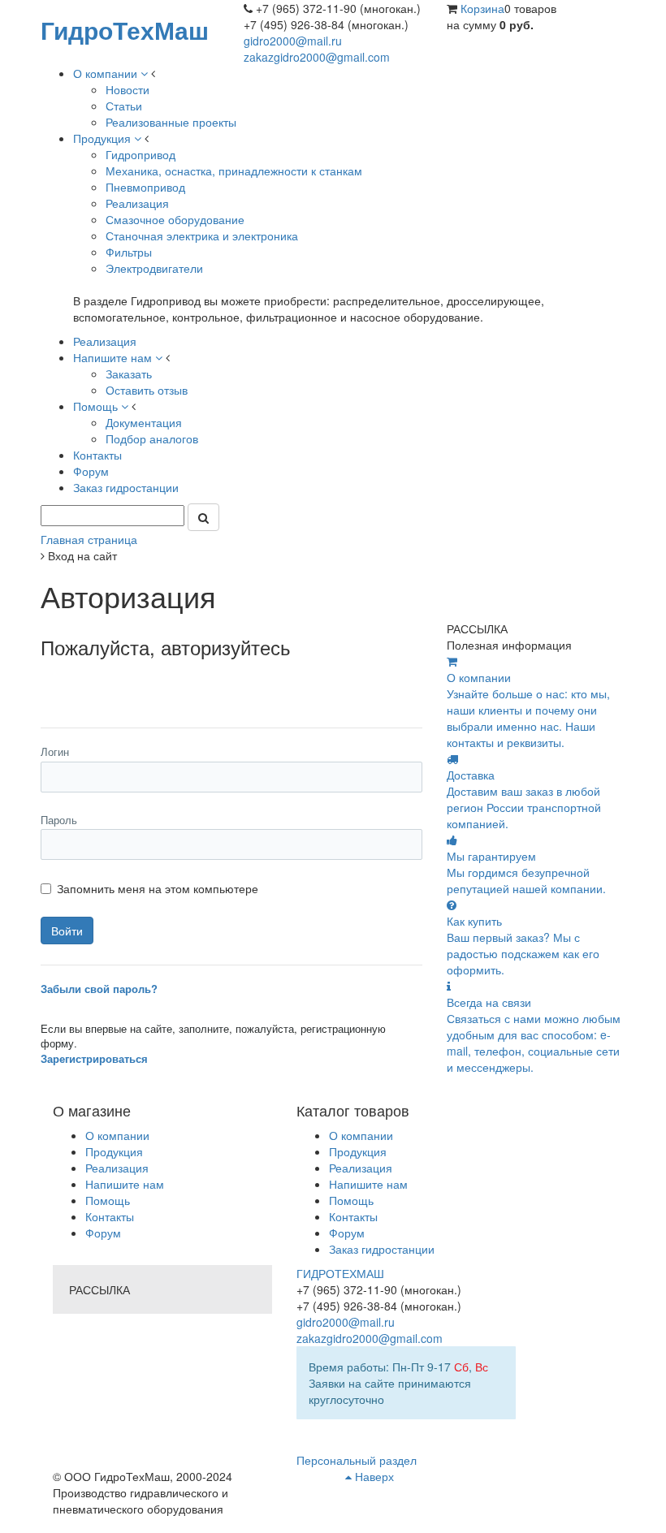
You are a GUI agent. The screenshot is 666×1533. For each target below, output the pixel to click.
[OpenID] (198, 684)
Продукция (114, 1151)
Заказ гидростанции (382, 1249)
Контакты (109, 1216)
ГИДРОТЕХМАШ (340, 1273)
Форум (103, 1232)
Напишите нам (124, 1184)
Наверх (373, 1476)
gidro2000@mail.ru (293, 40)
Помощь (107, 1200)
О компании (117, 1135)
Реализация (117, 1167)
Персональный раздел (356, 1460)
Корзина (482, 8)
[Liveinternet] (126, 684)
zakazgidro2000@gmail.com (317, 57)
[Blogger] (162, 684)
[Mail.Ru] (90, 684)
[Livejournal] (55, 684)
